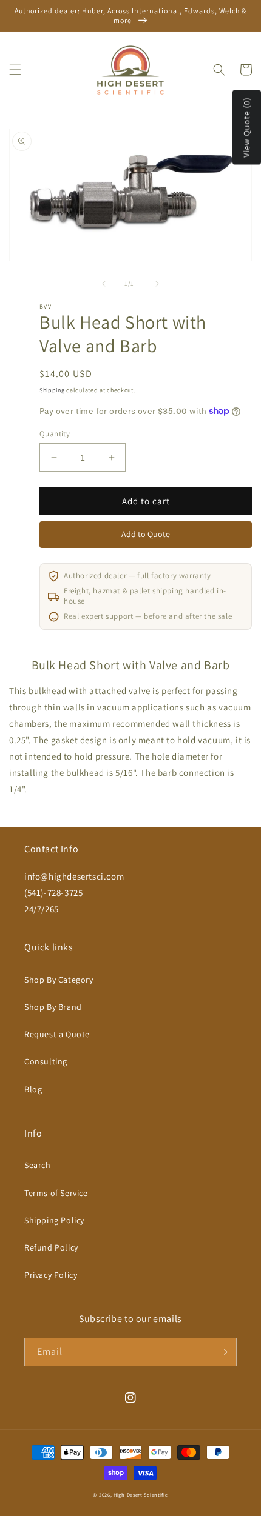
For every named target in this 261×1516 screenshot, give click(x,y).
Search (37, 1165)
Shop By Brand (53, 1006)
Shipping (52, 390)
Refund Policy (51, 1247)
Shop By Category (58, 979)
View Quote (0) (246, 128)
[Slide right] (157, 283)
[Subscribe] (222, 1352)
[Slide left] (103, 283)
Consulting (45, 1061)
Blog (33, 1089)
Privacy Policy (50, 1274)
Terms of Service (56, 1192)
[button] (15, 69)
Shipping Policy (54, 1220)
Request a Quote (57, 1034)
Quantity (54, 434)
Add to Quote (145, 534)
